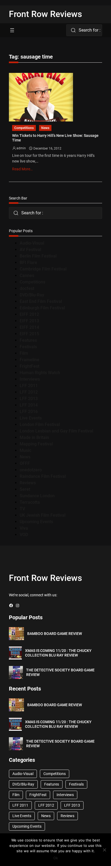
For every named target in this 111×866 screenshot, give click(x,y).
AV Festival (30, 249)
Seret (25, 489)
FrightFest (29, 366)
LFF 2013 (29, 398)
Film (24, 353)
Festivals (28, 346)
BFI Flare (28, 262)
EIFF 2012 (29, 314)
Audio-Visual (32, 243)
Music (25, 450)
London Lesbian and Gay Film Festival (56, 431)
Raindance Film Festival (43, 476)
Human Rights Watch (40, 372)
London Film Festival (40, 424)
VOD (24, 534)
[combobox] (84, 30)
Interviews (30, 379)
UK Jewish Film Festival (42, 515)
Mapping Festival (36, 443)
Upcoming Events (36, 521)
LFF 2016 (29, 411)
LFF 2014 (29, 405)
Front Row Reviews (45, 14)
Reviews (28, 482)
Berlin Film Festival (38, 256)
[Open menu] (12, 30)
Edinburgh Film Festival (42, 307)
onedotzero (31, 469)
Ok (55, 858)
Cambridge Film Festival (43, 269)
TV (22, 508)
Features (28, 340)
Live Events (31, 418)
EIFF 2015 (29, 333)
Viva (24, 528)
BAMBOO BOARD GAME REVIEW (54, 633)
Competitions (24, 128)
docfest (27, 288)
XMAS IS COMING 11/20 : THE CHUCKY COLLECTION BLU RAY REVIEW (58, 652)
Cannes (27, 275)
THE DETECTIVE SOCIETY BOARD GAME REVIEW (60, 672)
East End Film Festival (41, 301)
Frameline (29, 359)
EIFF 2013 (29, 320)
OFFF (25, 463)
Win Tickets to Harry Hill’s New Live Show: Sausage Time (55, 138)
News (45, 128)
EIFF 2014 (29, 327)
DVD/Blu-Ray (32, 294)
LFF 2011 (29, 385)
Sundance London (37, 495)
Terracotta (30, 502)
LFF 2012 (29, 392)
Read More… (22, 169)
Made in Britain (34, 437)
